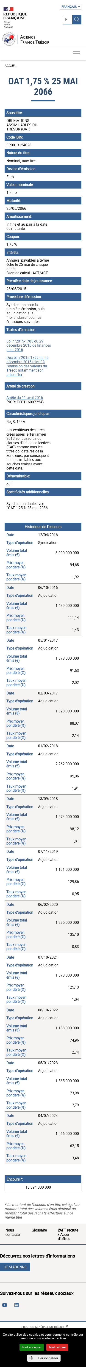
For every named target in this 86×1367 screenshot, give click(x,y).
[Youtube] (5, 1306)
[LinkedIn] (17, 1306)
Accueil (11, 65)
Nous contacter (13, 1232)
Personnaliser (48, 1358)
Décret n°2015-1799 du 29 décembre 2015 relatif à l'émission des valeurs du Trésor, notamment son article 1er (27, 366)
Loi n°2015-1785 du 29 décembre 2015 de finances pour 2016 (28, 345)
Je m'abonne (15, 1267)
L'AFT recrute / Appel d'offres (68, 1234)
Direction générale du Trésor (42, 1327)
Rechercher (76, 19)
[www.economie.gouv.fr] (15, 18)
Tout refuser (57, 1347)
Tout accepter (32, 1347)
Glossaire (39, 1230)
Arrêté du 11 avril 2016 (24, 397)
